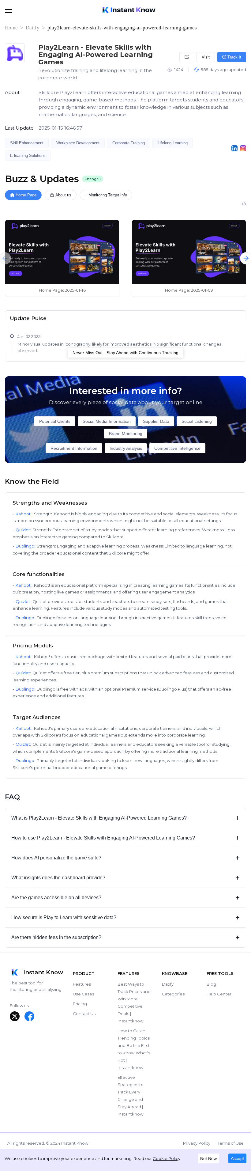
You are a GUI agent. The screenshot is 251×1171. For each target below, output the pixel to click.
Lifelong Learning (173, 143)
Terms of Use (231, 1143)
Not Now (208, 1158)
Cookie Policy (166, 1158)
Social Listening (197, 421)
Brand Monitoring (125, 433)
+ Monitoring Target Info (106, 195)
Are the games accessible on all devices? (125, 897)
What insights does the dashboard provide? (125, 878)
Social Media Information (107, 421)
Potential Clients (54, 421)
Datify (32, 28)
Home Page (26, 195)
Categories (173, 993)
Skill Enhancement (26, 143)
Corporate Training (128, 143)
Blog (211, 984)
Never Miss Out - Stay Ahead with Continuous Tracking (125, 352)
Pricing (80, 1003)
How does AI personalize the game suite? (125, 858)
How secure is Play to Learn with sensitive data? (125, 917)
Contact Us (84, 1013)
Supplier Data (156, 421)
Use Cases (83, 993)
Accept (237, 1158)
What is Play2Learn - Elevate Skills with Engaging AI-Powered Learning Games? (125, 818)
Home (11, 28)
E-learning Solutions (28, 155)
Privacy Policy (196, 1143)
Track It (233, 57)
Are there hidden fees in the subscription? (125, 937)
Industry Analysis (126, 448)
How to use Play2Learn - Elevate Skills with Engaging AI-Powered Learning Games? (125, 838)
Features (82, 984)
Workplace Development (77, 143)
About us (63, 195)
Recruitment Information (74, 448)
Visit (206, 57)
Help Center (219, 993)
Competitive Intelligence (177, 448)
